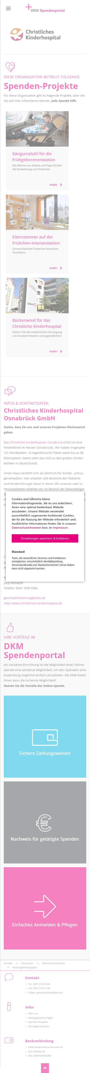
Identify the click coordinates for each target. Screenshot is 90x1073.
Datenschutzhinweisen (26, 527)
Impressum (60, 527)
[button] (45, 538)
